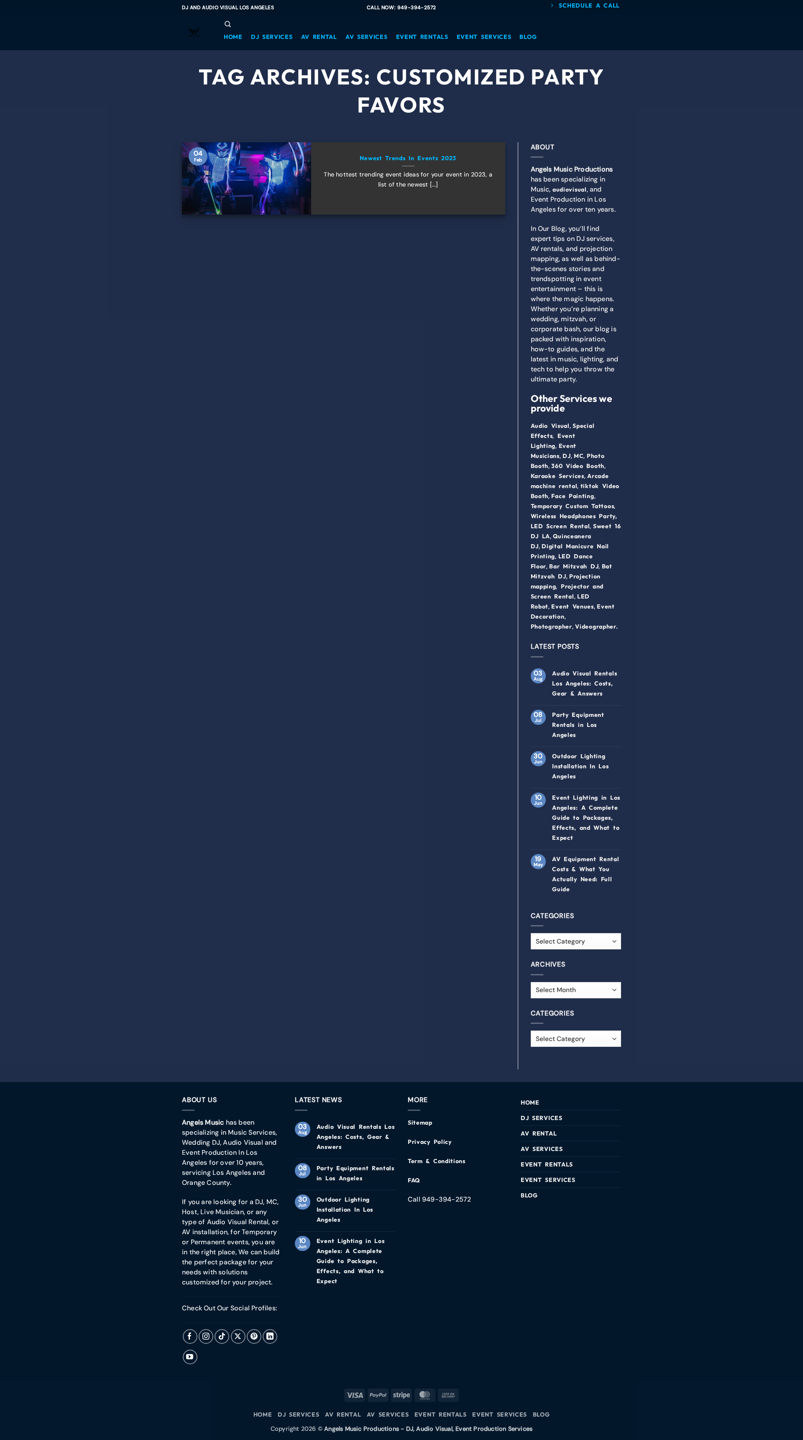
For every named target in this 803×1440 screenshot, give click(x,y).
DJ (566, 456)
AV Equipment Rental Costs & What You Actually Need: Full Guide (585, 874)
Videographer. (596, 626)
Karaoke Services (557, 476)
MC (578, 456)
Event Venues (572, 606)
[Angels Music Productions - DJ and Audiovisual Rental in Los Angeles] (194, 32)
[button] (233, 37)
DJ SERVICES (542, 1118)
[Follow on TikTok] (222, 1336)
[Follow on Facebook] (190, 1336)
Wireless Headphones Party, (574, 516)
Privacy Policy (430, 1142)
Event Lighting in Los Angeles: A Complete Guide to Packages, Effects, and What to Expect (586, 817)
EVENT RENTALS (547, 1164)
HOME (530, 1102)
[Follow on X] (238, 1336)
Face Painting (572, 496)
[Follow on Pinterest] (254, 1336)
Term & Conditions (436, 1161)
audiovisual (569, 189)
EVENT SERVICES (548, 1180)
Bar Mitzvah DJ (573, 566)
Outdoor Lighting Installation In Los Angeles (580, 766)
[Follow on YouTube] (190, 1357)
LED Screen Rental (560, 526)
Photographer (551, 626)
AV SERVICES (542, 1149)
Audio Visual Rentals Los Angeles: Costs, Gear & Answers (584, 683)
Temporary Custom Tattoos (572, 506)
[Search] (228, 24)
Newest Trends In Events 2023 (408, 158)
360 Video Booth (577, 466)
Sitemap (420, 1122)
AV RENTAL (539, 1133)
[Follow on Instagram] (206, 1336)
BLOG (529, 1195)
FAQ (414, 1180)
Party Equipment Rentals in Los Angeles (578, 725)
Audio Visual (550, 426)
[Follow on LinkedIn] (270, 1336)
